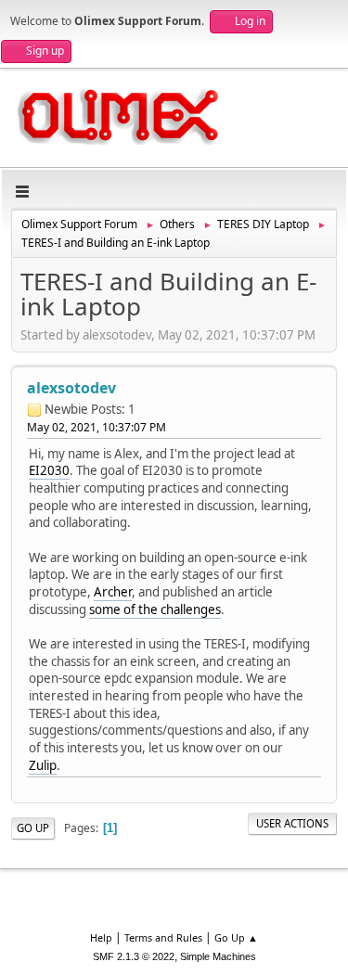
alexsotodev (71, 388)
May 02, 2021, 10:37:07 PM (96, 427)
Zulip (43, 765)
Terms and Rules (163, 937)
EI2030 (49, 470)
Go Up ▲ (236, 937)
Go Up (33, 828)
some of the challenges (155, 609)
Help (101, 937)
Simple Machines (218, 956)
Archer (113, 592)
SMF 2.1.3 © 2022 (133, 956)
